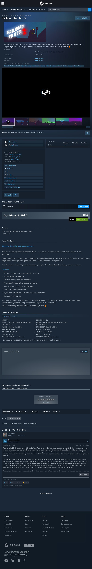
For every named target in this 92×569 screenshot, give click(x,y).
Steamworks (8, 528)
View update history (10, 178)
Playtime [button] (45, 411)
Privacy (44, 520)
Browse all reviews (46, 493)
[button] (4, 9)
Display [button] (55, 411)
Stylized (48, 65)
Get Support (65, 528)
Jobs (26, 524)
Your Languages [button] (13, 418)
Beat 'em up (28, 65)
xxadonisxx (11, 433)
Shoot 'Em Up (19, 65)
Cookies (44, 531)
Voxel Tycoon (38, 58)
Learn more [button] (83, 206)
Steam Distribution (10, 531)
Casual (59, 65)
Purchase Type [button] (21, 411)
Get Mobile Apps (66, 524)
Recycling (28, 531)
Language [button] (34, 411)
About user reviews (8, 388)
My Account (65, 531)
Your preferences (21, 388)
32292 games (11, 435)
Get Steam (64, 520)
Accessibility (46, 524)
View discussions (9, 184)
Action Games (14, 15)
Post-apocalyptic (67, 65)
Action (54, 65)
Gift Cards (7, 535)
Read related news (10, 181)
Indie (19, 154)
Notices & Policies (48, 528)
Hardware (28, 528)
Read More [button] (84, 474)
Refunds (44, 535)
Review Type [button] (7, 411)
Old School (36, 65)
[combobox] (68, 9)
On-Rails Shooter (9, 65)
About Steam (8, 520)
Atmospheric (77, 65)
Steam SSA (8, 524)
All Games (5, 15)
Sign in (4, 132)
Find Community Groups (12, 187)
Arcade (43, 65)
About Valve (29, 520)
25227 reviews (22, 435)
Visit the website (9, 165)
